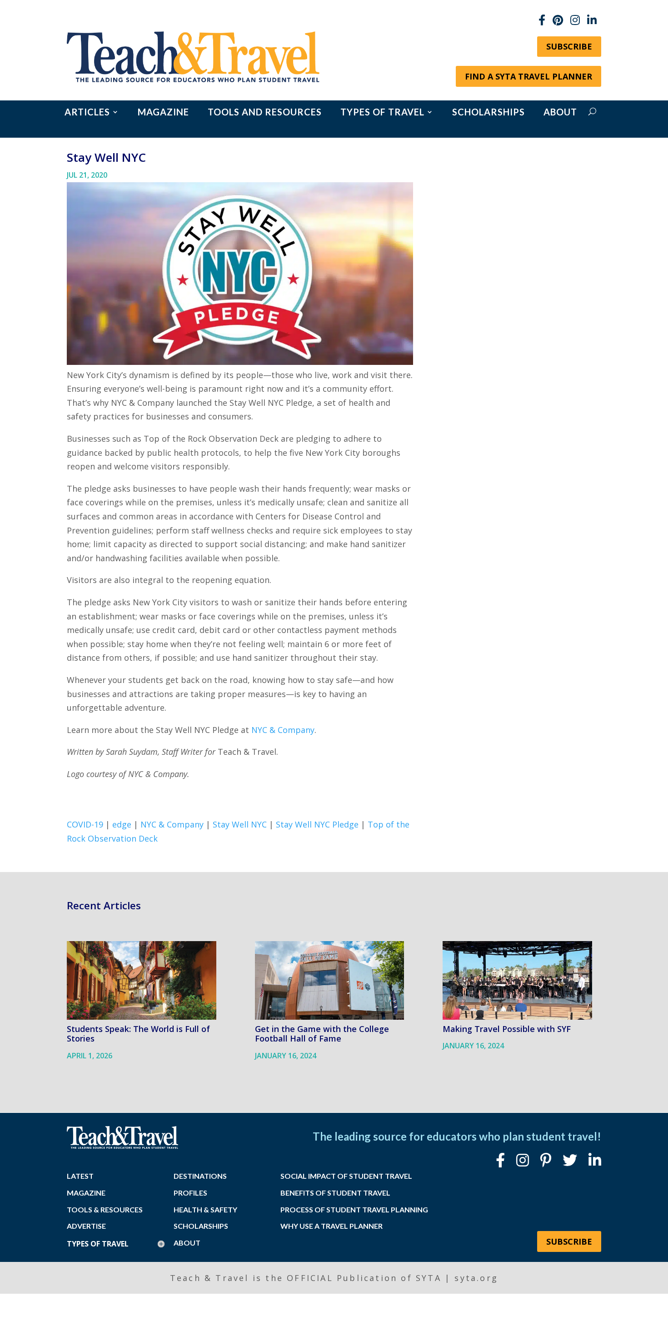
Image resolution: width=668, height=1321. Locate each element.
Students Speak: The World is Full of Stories (138, 1033)
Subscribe (569, 46)
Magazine (163, 113)
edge (121, 824)
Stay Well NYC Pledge (317, 824)
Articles (87, 113)
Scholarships (488, 113)
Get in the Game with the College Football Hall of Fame (322, 1033)
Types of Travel (382, 113)
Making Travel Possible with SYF (507, 1028)
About (560, 113)
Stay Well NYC (240, 824)
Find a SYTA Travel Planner (528, 76)
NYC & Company (282, 729)
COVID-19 (85, 824)
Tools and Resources (265, 113)
